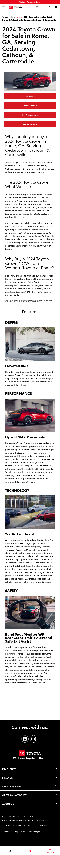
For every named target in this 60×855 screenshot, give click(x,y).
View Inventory (30, 96)
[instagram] (33, 739)
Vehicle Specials (30, 105)
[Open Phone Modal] (49, 7)
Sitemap (31, 825)
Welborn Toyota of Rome (26, 817)
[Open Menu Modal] (3, 7)
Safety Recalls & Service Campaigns (27, 831)
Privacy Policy (9, 825)
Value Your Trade (30, 124)
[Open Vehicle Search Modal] (10, 850)
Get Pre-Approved (30, 115)
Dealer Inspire (39, 820)
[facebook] (25, 739)
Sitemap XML (42, 825)
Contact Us (20, 825)
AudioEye (7, 831)
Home (19, 16)
